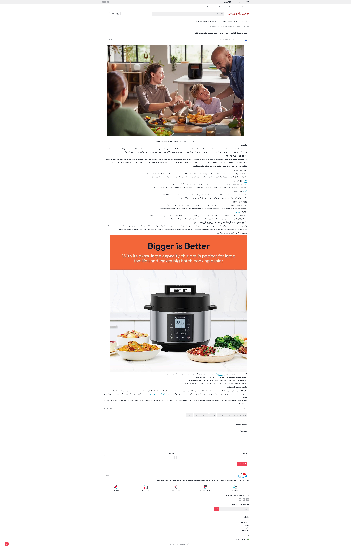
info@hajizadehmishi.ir (243, 3)
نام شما (245, 453)
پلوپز (211, 415)
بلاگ (245, 26)
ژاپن (245, 191)
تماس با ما (246, 528)
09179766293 (227, 3)
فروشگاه (246, 520)
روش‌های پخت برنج (200, 415)
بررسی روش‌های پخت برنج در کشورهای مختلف (231, 415)
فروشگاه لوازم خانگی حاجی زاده (156, 394)
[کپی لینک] (114, 408)
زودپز (188, 415)
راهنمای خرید (244, 6)
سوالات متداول (227, 6)
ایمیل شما (172, 453)
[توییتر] (103, 2)
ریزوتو (238, 211)
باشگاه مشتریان (244, 530)
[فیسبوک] (108, 2)
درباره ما (218, 6)
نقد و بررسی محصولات (207, 6)
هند (245, 180)
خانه (248, 26)
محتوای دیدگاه (242, 431)
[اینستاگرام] (105, 2)
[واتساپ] (111, 408)
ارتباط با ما (236, 6)
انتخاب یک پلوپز (220, 374)
